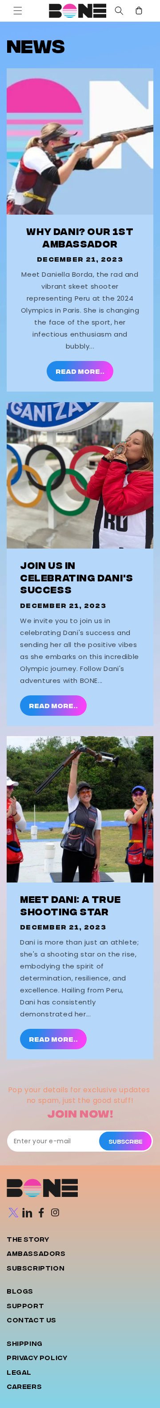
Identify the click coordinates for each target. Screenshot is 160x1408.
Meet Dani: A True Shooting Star (70, 905)
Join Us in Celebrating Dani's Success (76, 577)
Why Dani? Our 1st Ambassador (79, 237)
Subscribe (125, 1140)
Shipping (25, 1343)
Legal (19, 1372)
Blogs (20, 1290)
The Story (28, 1239)
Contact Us (31, 1319)
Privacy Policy (37, 1357)
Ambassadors (36, 1253)
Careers (24, 1386)
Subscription (35, 1267)
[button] (18, 10)
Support (25, 1305)
